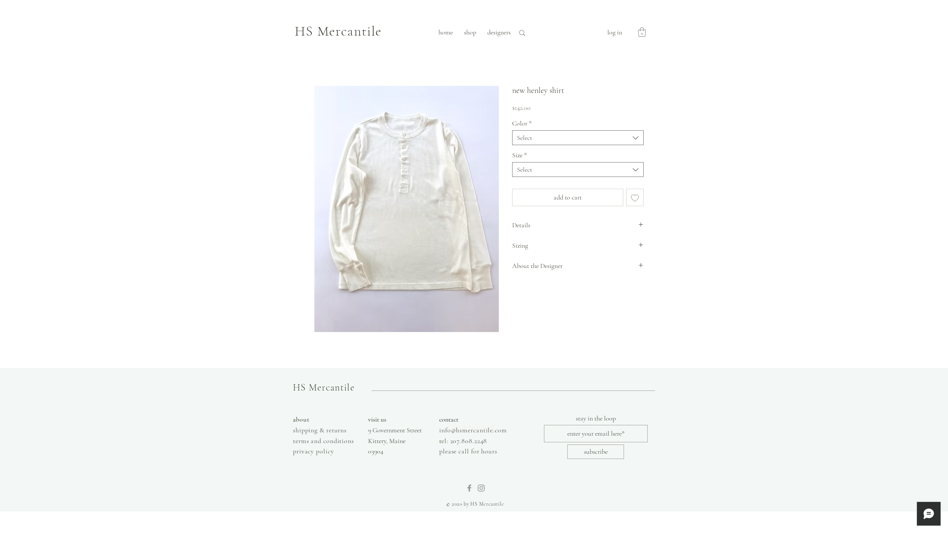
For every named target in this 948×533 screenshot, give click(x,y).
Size (519, 155)
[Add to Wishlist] (635, 197)
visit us (377, 419)
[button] (642, 32)
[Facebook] (469, 488)
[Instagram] (481, 488)
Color (522, 123)
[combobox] (578, 137)
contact (448, 419)
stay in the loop (596, 418)
